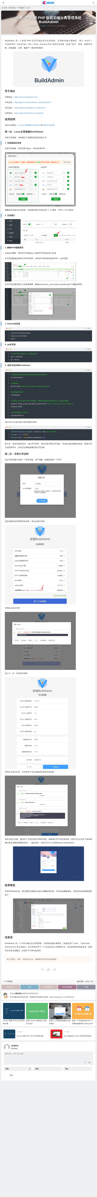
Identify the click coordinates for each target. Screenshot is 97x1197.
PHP (29, 987)
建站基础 (12, 8)
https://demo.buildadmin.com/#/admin (30, 108)
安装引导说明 (48, 125)
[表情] (85, 1063)
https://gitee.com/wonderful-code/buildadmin (32, 102)
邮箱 (37, 1069)
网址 (66, 1069)
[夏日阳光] (48, 2)
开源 (86, 987)
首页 (5, 8)
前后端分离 (48, 987)
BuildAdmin (11, 987)
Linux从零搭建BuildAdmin (29, 125)
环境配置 (21, 8)
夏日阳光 (18, 993)
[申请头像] (91, 1046)
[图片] (89, 1063)
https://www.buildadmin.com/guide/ (28, 113)
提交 (11, 1075)
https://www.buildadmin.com (26, 97)
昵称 (7, 1069)
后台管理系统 (67, 987)
